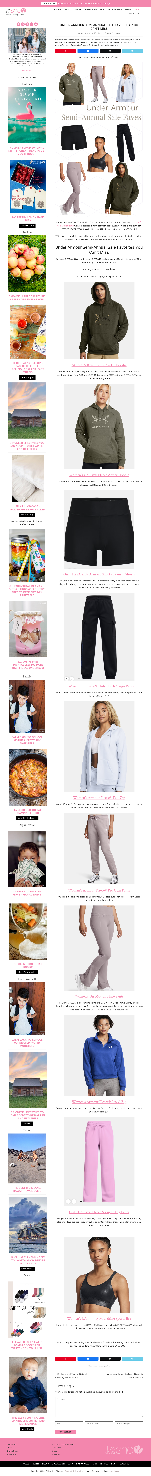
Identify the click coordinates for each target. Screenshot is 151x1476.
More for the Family (27, 818)
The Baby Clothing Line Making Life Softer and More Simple (28, 1420)
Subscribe (11, 1444)
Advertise (11, 1454)
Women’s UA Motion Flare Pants (99, 996)
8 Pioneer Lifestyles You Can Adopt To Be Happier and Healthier (27, 446)
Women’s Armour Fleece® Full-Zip (99, 797)
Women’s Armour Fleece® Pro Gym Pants (99, 890)
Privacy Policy (79, 1471)
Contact (68, 1471)
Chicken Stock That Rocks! (28, 966)
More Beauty (27, 514)
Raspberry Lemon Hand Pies (28, 219)
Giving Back (12, 1451)
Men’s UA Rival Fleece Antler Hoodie (99, 365)
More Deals (27, 1429)
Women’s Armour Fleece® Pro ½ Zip (99, 1101)
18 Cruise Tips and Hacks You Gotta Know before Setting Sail (28, 1260)
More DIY (27, 1123)
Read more (27, 70)
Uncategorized (104, 1366)
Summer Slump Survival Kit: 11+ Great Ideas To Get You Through (27, 150)
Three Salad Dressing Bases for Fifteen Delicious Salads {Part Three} (28, 368)
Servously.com (113, 1471)
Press (9, 1447)
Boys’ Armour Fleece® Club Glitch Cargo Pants (99, 686)
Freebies (56, 1454)
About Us (56, 1447)
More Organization (27, 972)
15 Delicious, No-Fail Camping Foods (28, 812)
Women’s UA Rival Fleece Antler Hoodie (99, 475)
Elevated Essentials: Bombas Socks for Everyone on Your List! (27, 1345)
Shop (54, 1451)
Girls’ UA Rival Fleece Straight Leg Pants (99, 1212)
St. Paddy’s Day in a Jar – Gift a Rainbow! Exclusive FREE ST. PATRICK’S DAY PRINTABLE (27, 591)
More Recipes (27, 377)
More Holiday (27, 225)
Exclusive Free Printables (63, 1444)
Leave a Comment (112, 33)
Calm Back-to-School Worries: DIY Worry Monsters (27, 740)
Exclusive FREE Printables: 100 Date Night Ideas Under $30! (28, 664)
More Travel (27, 1268)
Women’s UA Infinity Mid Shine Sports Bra (99, 1318)
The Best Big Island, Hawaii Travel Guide (27, 1189)
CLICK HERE (49, 3)
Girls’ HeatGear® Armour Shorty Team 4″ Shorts (99, 574)
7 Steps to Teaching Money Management (27, 893)
